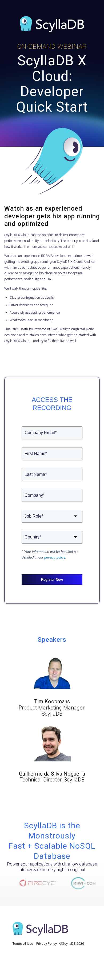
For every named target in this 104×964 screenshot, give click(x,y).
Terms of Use (23, 944)
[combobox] (52, 516)
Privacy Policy (46, 944)
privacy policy (54, 557)
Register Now (52, 580)
